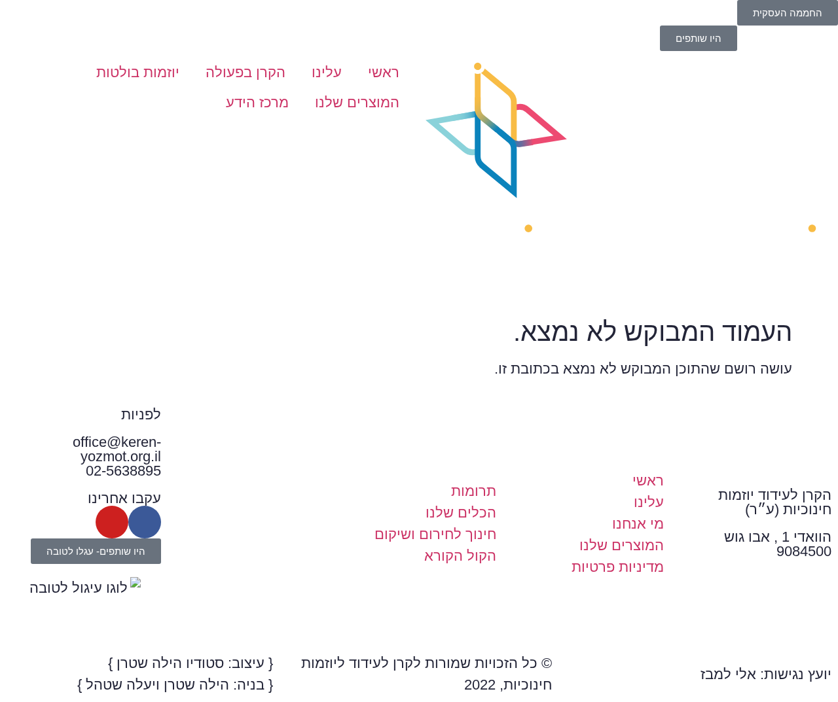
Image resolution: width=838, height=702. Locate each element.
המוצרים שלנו (357, 102)
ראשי (383, 72)
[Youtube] (112, 522)
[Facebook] (144, 522)
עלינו (327, 72)
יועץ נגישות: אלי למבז (766, 674)
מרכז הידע (257, 102)
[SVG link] (628, 178)
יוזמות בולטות (137, 72)
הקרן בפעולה (245, 72)
